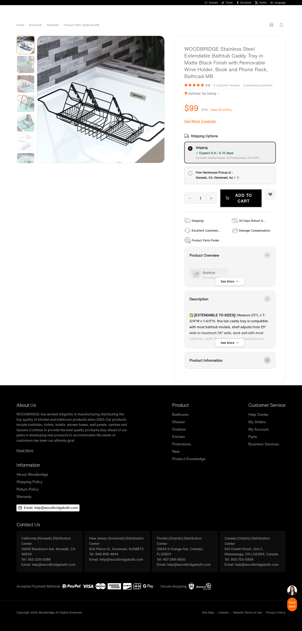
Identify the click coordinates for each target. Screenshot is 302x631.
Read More (24, 450)
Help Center (258, 414)
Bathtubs (53, 25)
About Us (26, 405)
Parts (252, 436)
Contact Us (28, 524)
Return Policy (27, 489)
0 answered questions (257, 85)
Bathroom (35, 25)
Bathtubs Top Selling (202, 93)
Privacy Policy (276, 612)
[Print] (271, 25)
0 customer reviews (226, 85)
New (176, 451)
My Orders (257, 421)
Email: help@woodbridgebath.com (51, 507)
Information (28, 465)
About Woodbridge (32, 474)
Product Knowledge (188, 458)
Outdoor (179, 429)
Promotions (181, 444)
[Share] (281, 25)
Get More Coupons (200, 121)
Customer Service (267, 405)
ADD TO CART (243, 198)
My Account (258, 429)
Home (20, 25)
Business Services (263, 444)
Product (180, 405)
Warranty (23, 496)
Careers (223, 612)
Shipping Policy (29, 481)
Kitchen (178, 436)
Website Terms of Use (247, 612)
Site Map (208, 612)
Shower (178, 421)
